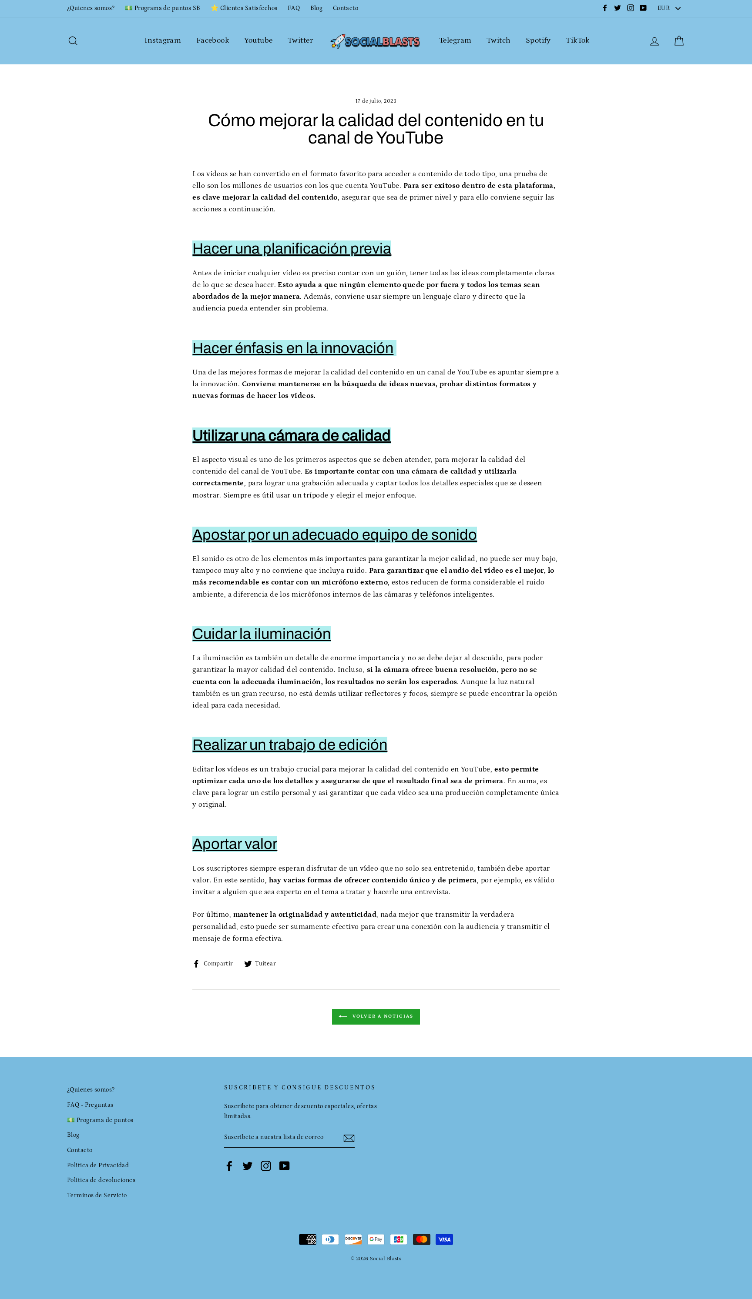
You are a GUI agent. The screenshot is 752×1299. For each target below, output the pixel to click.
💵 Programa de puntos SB (163, 8)
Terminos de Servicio (97, 1195)
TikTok (578, 40)
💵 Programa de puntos (100, 1120)
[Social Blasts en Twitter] (247, 1166)
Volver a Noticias (382, 1016)
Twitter (300, 40)
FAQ (294, 8)
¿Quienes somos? (90, 8)
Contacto (345, 8)
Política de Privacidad (98, 1165)
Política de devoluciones (101, 1180)
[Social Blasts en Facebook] (229, 1166)
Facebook (212, 40)
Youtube (258, 40)
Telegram (455, 40)
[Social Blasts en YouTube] (284, 1166)
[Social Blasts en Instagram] (266, 1166)
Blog (316, 8)
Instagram (162, 40)
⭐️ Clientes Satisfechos (244, 8)
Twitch (499, 40)
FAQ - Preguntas (90, 1105)
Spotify (538, 40)
